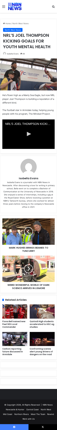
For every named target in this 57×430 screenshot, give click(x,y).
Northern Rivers (21, 414)
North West (46, 409)
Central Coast (32, 409)
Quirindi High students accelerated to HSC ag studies (42, 324)
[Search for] (53, 7)
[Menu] (3, 7)
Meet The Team (38, 414)
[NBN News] (14, 6)
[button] (28, 134)
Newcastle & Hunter (15, 409)
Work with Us (29, 419)
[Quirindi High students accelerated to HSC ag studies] (42, 311)
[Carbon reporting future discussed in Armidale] (14, 339)
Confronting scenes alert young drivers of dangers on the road (41, 351)
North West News (20, 23)
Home (8, 23)
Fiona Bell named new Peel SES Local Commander (13, 324)
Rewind (50, 414)
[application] (28, 134)
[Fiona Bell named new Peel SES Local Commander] (14, 311)
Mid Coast (7, 414)
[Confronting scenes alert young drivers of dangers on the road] (42, 339)
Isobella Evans (13, 54)
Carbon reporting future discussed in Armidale (12, 351)
